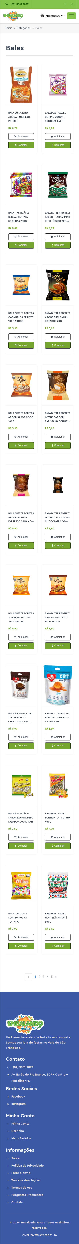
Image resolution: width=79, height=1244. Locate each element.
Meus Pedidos (21, 1138)
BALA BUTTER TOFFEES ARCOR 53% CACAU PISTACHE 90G (57, 317)
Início (9, 28)
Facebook (18, 1096)
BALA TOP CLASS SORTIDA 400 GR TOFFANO (18, 917)
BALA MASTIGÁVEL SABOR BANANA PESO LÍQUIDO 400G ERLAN (20, 817)
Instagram (18, 1103)
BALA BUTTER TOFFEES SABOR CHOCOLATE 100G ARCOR (57, 617)
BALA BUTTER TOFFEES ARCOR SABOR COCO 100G (21, 417)
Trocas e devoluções (26, 1180)
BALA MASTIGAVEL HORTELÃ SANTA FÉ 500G (56, 917)
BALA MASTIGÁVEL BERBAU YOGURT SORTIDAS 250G (55, 117)
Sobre (15, 1158)
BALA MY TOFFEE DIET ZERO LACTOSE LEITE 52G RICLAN (57, 717)
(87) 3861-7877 (19, 4)
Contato (17, 1202)
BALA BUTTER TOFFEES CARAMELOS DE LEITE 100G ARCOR (21, 317)
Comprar (22, 145)
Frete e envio (20, 1173)
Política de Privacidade (27, 1165)
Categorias (24, 28)
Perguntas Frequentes (27, 1195)
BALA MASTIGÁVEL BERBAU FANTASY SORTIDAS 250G (18, 217)
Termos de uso (21, 1187)
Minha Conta (20, 1123)
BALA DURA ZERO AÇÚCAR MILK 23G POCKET (19, 117)
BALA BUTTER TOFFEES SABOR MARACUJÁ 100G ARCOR (21, 617)
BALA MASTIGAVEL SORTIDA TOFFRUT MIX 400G (57, 817)
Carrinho (17, 1131)
